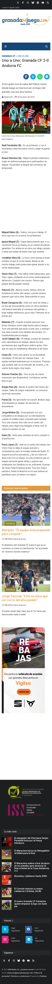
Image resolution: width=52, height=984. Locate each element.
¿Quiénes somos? (27, 970)
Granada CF (8, 56)
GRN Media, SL (13, 970)
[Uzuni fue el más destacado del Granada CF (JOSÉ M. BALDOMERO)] (26, 117)
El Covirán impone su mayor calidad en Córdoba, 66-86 (28, 890)
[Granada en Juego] (26, 19)
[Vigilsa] (26, 670)
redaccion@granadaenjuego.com (20, 973)
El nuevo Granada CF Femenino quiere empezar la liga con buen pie (30, 904)
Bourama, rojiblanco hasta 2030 (30, 876)
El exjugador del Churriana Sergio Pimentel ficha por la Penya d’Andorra (31, 840)
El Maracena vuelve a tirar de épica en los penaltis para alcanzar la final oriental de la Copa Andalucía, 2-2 (32, 867)
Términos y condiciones (20, 976)
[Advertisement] (26, 202)
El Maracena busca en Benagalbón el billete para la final (32, 852)
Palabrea (43, 976)
